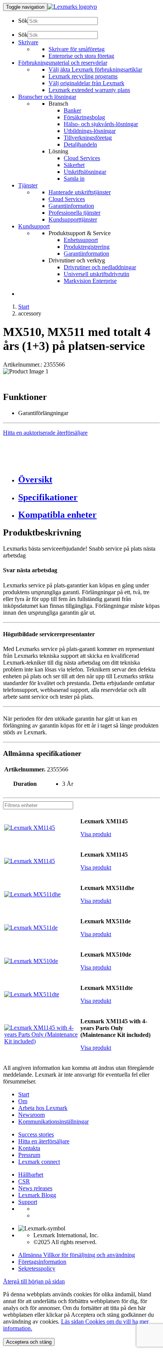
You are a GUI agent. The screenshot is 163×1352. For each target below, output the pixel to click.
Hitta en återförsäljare (43, 1141)
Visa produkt (95, 834)
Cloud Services (82, 158)
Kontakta (29, 1148)
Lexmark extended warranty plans (89, 90)
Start (23, 306)
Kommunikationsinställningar (53, 1121)
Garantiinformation (71, 206)
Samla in (74, 178)
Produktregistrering (87, 247)
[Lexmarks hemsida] (72, 6)
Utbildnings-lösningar (90, 131)
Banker (72, 110)
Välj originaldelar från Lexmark (86, 83)
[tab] (89, 480)
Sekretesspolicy (36, 1268)
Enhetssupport (81, 240)
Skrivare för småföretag (77, 49)
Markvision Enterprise (90, 281)
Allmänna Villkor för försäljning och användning (76, 1255)
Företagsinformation (42, 1261)
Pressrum (29, 1155)
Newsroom (31, 1115)
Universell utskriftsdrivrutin (96, 274)
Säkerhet (74, 165)
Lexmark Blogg (37, 1195)
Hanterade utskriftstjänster (80, 192)
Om (22, 1101)
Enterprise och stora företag (81, 56)
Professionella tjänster (74, 212)
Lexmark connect (39, 1161)
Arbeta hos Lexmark (42, 1108)
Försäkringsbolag (84, 117)
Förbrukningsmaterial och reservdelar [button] (62, 62)
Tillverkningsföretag (88, 137)
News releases (35, 1188)
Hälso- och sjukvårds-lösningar (101, 124)
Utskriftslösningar (85, 172)
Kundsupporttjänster (73, 219)
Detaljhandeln (80, 144)
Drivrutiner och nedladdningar (100, 267)
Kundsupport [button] (34, 226)
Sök (23, 20)
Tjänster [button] (28, 185)
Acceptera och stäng (29, 1342)
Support (27, 1202)
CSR (24, 1181)
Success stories (36, 1134)
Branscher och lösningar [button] (47, 97)
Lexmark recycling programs (83, 76)
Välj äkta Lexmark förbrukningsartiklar (95, 69)
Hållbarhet (30, 1174)
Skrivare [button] (28, 42)
